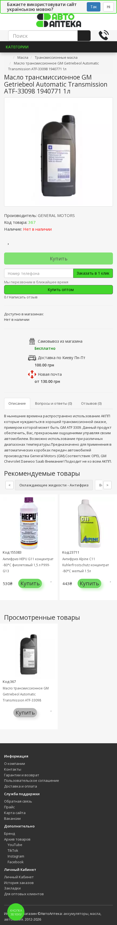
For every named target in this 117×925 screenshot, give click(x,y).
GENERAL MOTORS (56, 215)
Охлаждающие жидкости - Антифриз (53, 485)
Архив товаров (17, 839)
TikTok (12, 850)
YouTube (14, 844)
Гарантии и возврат (21, 775)
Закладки (12, 888)
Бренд (9, 833)
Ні (108, 6)
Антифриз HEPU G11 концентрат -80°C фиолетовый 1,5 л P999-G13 (28, 565)
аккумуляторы (75, 913)
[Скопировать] (40, 222)
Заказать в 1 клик (93, 273)
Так (93, 6)
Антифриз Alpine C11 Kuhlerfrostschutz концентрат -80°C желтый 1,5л (85, 565)
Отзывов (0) (91, 403)
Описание (17, 403)
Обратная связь (18, 801)
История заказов (19, 882)
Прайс (9, 806)
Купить (58, 258)
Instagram (15, 856)
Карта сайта (15, 812)
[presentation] (5, 551)
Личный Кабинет (19, 876)
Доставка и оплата (20, 786)
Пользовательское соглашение (31, 780)
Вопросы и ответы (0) (53, 403)
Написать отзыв (23, 297)
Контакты (12, 769)
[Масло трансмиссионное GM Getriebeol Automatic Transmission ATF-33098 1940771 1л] (58, 152)
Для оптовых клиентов (24, 893)
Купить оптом (60, 289)
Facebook (15, 861)
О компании (14, 763)
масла (95, 913)
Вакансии (12, 818)
